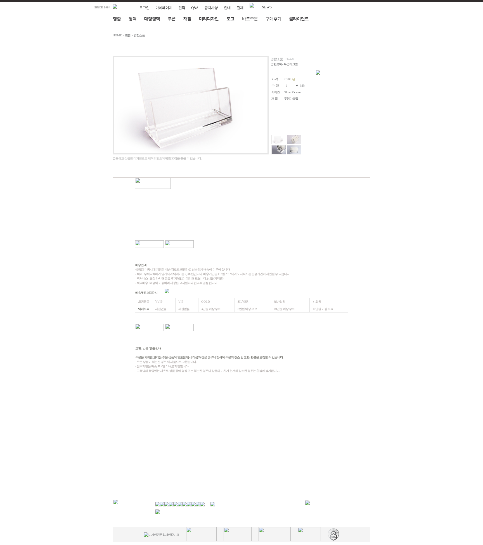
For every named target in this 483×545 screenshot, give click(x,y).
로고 (230, 19)
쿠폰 (172, 19)
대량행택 (152, 19)
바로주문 (250, 19)
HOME (117, 35)
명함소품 (139, 35)
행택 (132, 19)
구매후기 (273, 19)
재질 (187, 19)
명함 (117, 19)
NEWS (267, 7)
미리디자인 (209, 19)
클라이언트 (299, 19)
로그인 (144, 8)
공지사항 (211, 8)
